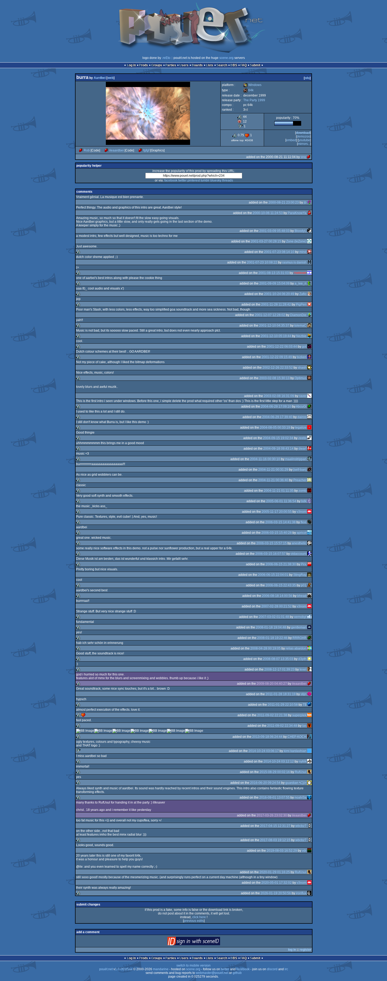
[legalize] (309, 427)
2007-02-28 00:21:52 (276, 606)
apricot (301, 533)
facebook (170, 180)
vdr (304, 850)
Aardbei (100, 78)
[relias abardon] (309, 648)
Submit (255, 65)
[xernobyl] (309, 617)
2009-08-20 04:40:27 (272, 683)
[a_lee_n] (309, 283)
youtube (304, 140)
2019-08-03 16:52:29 (282, 850)
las (304, 726)
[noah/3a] (309, 797)
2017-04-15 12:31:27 (275, 826)
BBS (233, 65)
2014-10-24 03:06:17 (264, 751)
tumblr (205, 180)
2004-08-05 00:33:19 (275, 427)
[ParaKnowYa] (309, 213)
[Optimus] (309, 378)
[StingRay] (309, 575)
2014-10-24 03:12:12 (279, 761)
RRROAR (299, 638)
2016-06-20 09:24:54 (265, 783)
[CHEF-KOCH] (309, 737)
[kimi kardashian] (309, 751)
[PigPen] (309, 304)
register (305, 950)
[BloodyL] (309, 231)
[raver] (309, 396)
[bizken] (309, 357)
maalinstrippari (295, 459)
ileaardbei (116, 150)
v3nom (301, 512)
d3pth (302, 659)
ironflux (301, 893)
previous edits (194, 921)
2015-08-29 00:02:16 (275, 772)
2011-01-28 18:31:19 (281, 694)
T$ (304, 704)
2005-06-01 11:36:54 (281, 501)
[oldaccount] (309, 554)
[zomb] (309, 490)
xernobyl (300, 617)
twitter (182, 180)
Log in (131, 65)
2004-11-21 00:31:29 (273, 469)
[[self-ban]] (309, 469)
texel (303, 669)
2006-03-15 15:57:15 (271, 543)
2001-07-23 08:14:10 (279, 252)
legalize (300, 427)
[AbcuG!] (309, 406)
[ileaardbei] (106, 150)
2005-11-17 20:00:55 (277, 512)
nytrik (302, 761)
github (237, 973)
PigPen (301, 304)
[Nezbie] (309, 336)
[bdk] (309, 501)
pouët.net (106, 969)
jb (305, 202)
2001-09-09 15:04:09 (274, 283)
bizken (301, 357)
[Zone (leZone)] (309, 241)
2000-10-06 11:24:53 (268, 213)
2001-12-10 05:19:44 (276, 336)
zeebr (302, 438)
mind (302, 252)
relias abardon (296, 648)
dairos (301, 417)
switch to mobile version (193, 965)
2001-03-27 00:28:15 (266, 241)
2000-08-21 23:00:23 (284, 202)
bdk (303, 501)
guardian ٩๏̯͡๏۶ (295, 783)
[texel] (309, 669)
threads (227, 180)
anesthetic (299, 543)
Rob (87, 150)
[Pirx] (309, 564)
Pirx (303, 564)
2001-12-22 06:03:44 (282, 346)
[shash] (309, 367)
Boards (197, 65)
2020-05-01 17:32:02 (276, 883)
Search (221, 65)
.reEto (166, 58)
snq (303, 157)
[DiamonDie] (309, 315)
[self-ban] (299, 469)
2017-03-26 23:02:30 (272, 815)
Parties (170, 65)
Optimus (300, 378)
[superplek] (309, 715)
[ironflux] (309, 893)
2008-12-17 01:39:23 (279, 669)
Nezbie (301, 336)
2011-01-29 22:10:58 (283, 704)
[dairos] (309, 417)
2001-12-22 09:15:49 (277, 357)
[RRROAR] (309, 638)
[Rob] (81, 150)
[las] (309, 726)
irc (286, 969)
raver (302, 396)
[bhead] (309, 596)
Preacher (299, 480)
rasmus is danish (294, 262)
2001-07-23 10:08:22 (262, 262)
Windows (252, 85)
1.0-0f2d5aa (123, 969)
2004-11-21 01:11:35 (279, 490)
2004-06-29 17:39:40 (277, 417)
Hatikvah (300, 273)
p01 (303, 585)
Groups (156, 65)
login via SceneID (202, 942)
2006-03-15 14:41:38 (280, 522)
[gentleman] (309, 627)
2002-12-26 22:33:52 (277, 367)
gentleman (298, 627)
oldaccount (298, 554)
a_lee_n (300, 283)
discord (272, 969)
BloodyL (300, 231)
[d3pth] (309, 659)
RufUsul (300, 772)
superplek (299, 715)
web (110, 78)
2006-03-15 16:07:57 (270, 554)
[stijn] (309, 694)
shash (302, 367)
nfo (307, 78)
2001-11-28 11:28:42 (276, 304)
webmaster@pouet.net (212, 973)
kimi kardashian (295, 751)
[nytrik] (309, 761)
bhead (301, 596)
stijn (303, 694)
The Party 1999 (254, 100)
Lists (209, 65)
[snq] (309, 157)
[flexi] (309, 522)
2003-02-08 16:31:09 (279, 396)
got (304, 346)
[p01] (309, 585)
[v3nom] (309, 512)
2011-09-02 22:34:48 (282, 726)
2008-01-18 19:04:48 (271, 627)
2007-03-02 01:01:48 (274, 617)
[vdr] (309, 850)
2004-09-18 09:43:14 (278, 448)
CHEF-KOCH (296, 737)
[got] (309, 346)
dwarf (302, 448)
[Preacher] (309, 480)
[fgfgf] (140, 150)
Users (183, 65)
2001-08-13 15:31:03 (274, 273)
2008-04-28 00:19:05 (265, 648)
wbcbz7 (300, 826)
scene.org (226, 58)
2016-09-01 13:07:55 (274, 797)
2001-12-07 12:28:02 (270, 315)
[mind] (309, 252)
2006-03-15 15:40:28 (276, 533)
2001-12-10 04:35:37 (274, 325)
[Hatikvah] (309, 273)
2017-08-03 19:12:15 (275, 840)
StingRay (299, 575)
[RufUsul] (309, 772)
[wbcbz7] (309, 826)
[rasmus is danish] (309, 262)
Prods (143, 65)
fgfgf (146, 150)
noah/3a (300, 797)
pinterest (193, 180)
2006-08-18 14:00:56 (277, 596)
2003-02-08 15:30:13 (274, 378)
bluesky (215, 180)
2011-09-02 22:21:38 (272, 715)
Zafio (302, 294)
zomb (302, 490)
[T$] (309, 704)
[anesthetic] (309, 543)
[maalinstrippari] (309, 459)
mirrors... (304, 144)
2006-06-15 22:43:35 (281, 585)
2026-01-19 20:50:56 (276, 893)
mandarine (160, 969)
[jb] (309, 202)
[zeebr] (309, 438)
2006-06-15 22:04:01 (273, 575)
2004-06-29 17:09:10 (276, 406)
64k (248, 90)
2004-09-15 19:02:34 (278, 438)
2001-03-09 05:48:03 (274, 231)
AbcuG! (301, 406)
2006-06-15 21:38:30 (281, 564)
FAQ (243, 65)
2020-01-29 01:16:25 (275, 872)
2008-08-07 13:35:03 (278, 659)
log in (292, 950)
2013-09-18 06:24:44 (267, 737)
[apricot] (309, 533)
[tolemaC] (309, 325)
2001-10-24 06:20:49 (279, 294)
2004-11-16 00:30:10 (265, 459)
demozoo (303, 136)
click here (199, 917)
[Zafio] (309, 294)
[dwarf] (309, 448)
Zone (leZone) (296, 241)
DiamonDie (298, 315)
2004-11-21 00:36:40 (273, 480)
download (303, 133)
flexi (303, 522)
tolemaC (300, 325)
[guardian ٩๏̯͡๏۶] (309, 783)
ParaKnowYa (297, 213)
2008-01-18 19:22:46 (272, 638)
